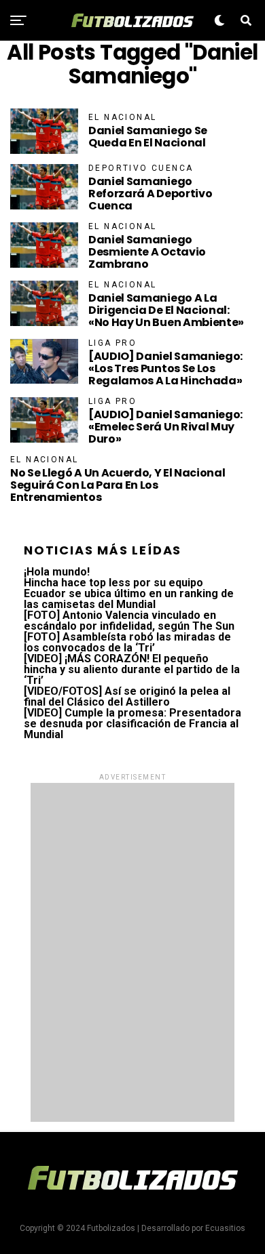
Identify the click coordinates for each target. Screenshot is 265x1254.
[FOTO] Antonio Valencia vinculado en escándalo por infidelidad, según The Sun (129, 620)
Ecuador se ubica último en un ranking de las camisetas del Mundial (129, 599)
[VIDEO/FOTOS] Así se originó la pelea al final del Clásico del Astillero (127, 696)
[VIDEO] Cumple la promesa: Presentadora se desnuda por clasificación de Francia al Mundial (132, 723)
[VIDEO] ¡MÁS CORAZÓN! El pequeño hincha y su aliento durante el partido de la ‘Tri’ (132, 669)
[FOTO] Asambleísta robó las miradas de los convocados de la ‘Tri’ (127, 642)
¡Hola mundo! (57, 571)
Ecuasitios (225, 1228)
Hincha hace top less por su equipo (113, 582)
